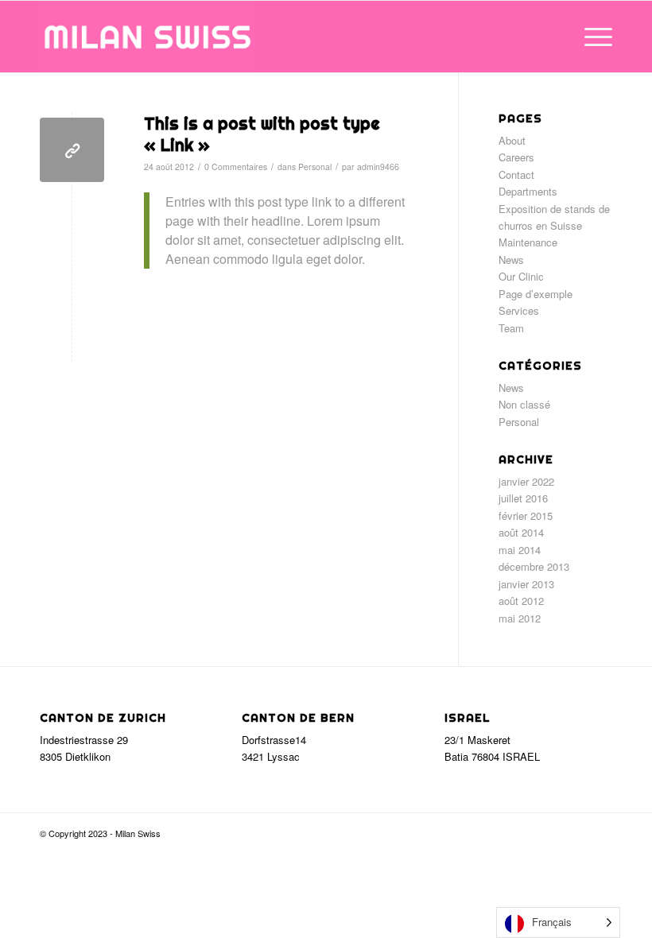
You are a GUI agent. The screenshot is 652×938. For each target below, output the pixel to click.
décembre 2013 (534, 566)
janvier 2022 (526, 481)
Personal (315, 166)
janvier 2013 (526, 583)
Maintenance (528, 242)
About (512, 140)
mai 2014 (520, 549)
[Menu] (590, 36)
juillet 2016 (523, 498)
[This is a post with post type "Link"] (72, 150)
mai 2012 (520, 618)
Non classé (524, 404)
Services (519, 310)
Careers (516, 157)
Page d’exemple (535, 293)
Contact (516, 174)
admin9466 (378, 166)
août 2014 (521, 532)
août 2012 (521, 600)
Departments (528, 191)
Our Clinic (521, 276)
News (511, 259)
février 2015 (526, 515)
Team (511, 327)
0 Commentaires (235, 166)
